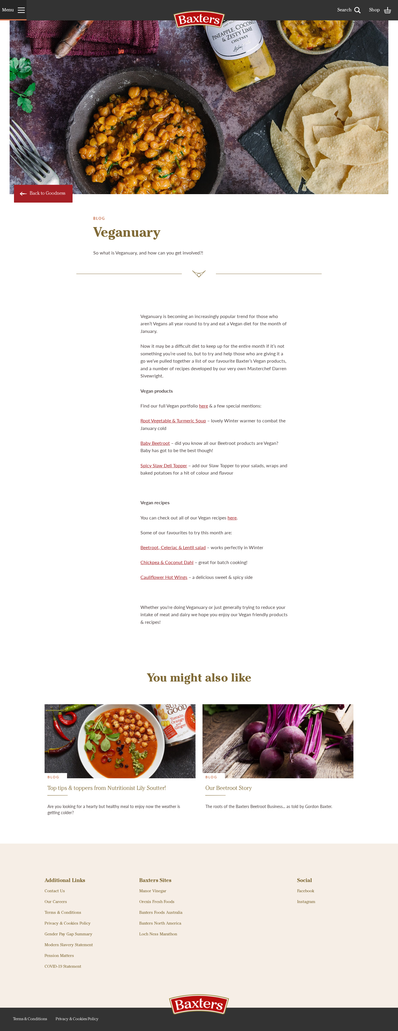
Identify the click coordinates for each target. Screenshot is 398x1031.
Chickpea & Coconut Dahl (166, 562)
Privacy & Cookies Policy (68, 923)
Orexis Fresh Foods (157, 902)
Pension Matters (59, 956)
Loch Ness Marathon (158, 934)
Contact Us (55, 891)
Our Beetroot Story (228, 788)
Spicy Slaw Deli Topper (163, 465)
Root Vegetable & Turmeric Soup (173, 420)
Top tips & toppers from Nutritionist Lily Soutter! (106, 788)
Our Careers (56, 902)
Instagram (306, 902)
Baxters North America (160, 923)
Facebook (305, 891)
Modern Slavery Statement (69, 945)
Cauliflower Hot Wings (163, 577)
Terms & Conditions (63, 913)
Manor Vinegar (152, 891)
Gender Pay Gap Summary (68, 934)
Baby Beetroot (155, 443)
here (203, 405)
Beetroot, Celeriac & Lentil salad (173, 547)
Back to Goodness (47, 193)
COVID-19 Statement (63, 967)
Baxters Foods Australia (160, 913)
